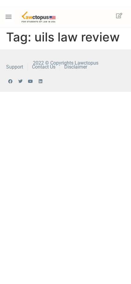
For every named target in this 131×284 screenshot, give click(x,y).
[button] (8, 17)
